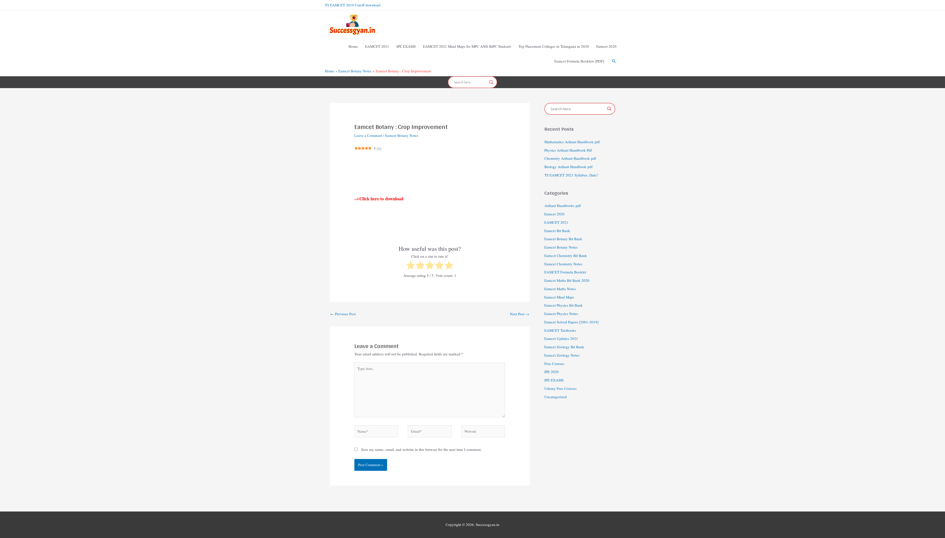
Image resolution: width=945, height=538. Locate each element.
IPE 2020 (551, 371)
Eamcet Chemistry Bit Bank (565, 255)
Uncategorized (555, 396)
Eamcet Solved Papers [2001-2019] (571, 321)
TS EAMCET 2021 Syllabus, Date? (571, 175)
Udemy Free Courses (560, 388)
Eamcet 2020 (554, 213)
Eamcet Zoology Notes (562, 355)
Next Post (519, 313)
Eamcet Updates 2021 (561, 338)
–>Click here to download (378, 198)
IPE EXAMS (554, 380)
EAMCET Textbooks (560, 330)
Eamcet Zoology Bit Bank (564, 346)
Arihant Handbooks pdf (562, 205)
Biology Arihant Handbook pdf (568, 166)
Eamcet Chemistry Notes (563, 263)
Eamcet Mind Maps (559, 297)
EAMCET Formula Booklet (565, 271)
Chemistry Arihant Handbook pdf (570, 158)
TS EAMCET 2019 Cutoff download (352, 4)
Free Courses (554, 363)
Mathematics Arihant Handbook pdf (572, 141)
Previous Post (343, 313)
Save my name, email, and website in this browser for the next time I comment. (421, 449)
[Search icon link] (614, 61)
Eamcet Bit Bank (557, 230)
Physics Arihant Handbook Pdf (568, 150)
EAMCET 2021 (556, 222)
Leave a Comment (368, 135)
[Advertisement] (429, 174)
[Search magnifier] (491, 82)
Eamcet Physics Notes (561, 313)
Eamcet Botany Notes (401, 135)
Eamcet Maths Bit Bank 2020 (566, 280)
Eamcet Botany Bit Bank (563, 238)
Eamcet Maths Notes (560, 288)
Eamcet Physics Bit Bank (563, 305)
